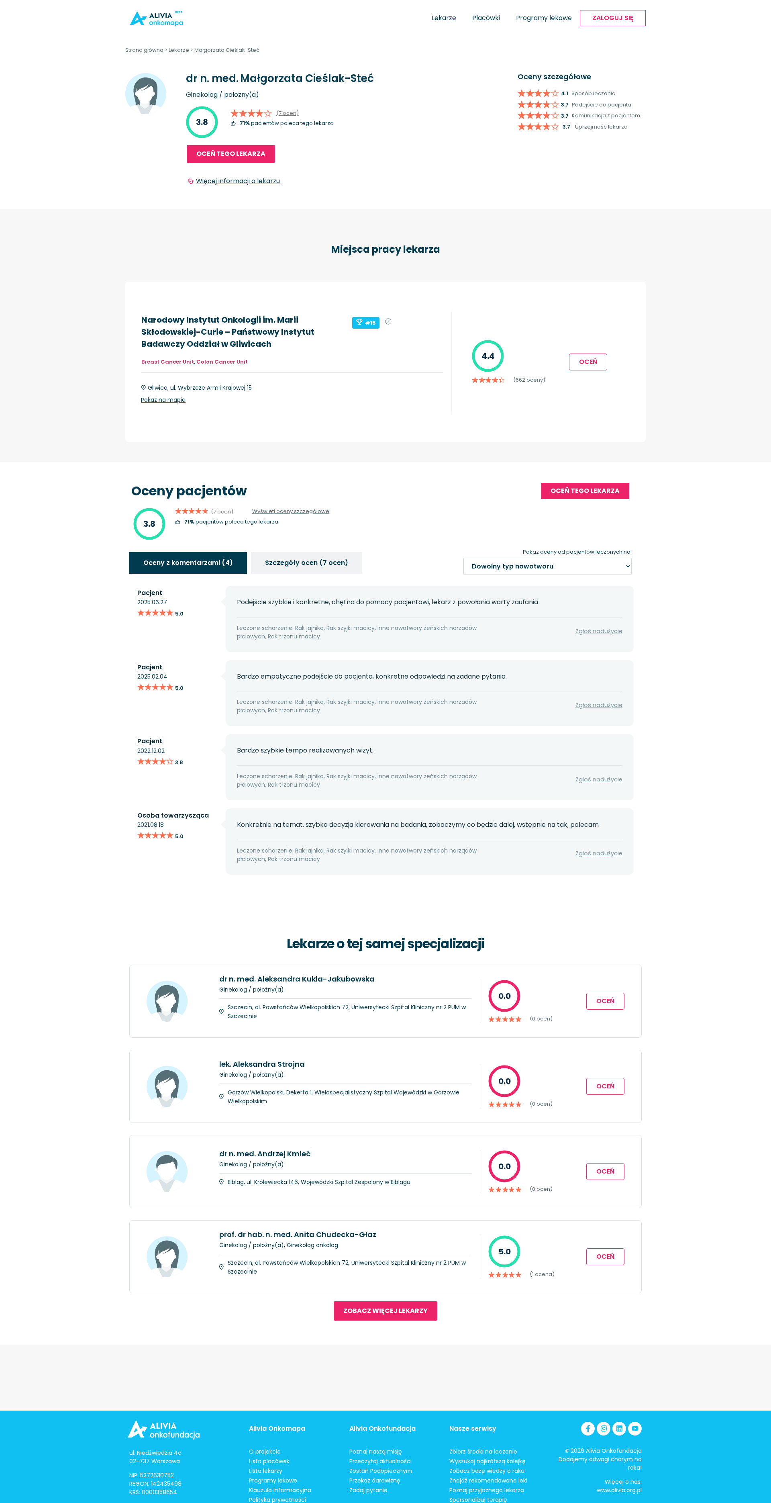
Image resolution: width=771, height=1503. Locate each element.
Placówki (486, 17)
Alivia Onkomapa (277, 1428)
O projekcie (265, 1452)
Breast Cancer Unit (167, 362)
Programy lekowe (544, 17)
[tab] (188, 563)
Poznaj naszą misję (375, 1452)
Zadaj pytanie (368, 1490)
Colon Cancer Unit (222, 362)
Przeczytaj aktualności (380, 1461)
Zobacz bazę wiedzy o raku (486, 1471)
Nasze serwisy (472, 1428)
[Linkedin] (619, 1429)
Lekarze (444, 17)
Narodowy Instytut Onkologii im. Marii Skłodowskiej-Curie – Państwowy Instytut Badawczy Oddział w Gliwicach (227, 332)
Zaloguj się (612, 17)
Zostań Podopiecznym (380, 1471)
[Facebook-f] (588, 1429)
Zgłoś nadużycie (598, 631)
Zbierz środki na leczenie (483, 1452)
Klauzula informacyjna (280, 1490)
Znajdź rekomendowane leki (488, 1480)
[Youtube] (635, 1429)
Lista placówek (269, 1461)
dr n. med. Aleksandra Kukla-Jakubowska (297, 979)
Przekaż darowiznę (374, 1480)
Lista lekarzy (265, 1471)
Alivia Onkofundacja (382, 1428)
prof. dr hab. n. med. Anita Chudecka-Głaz (297, 1234)
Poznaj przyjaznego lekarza (486, 1490)
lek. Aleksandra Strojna (262, 1064)
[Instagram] (603, 1429)
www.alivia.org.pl (619, 1490)
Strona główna (144, 50)
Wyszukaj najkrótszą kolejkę (487, 1461)
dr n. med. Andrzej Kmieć (264, 1154)
